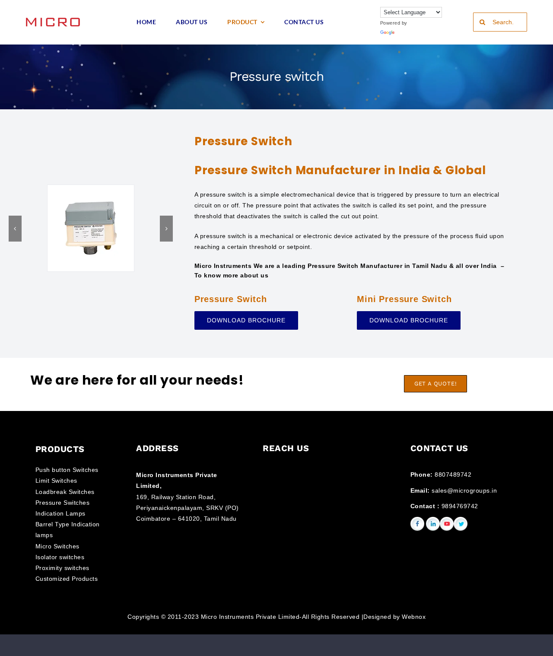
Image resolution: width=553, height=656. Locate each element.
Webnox (414, 616)
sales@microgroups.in (464, 490)
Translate (407, 32)
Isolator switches (60, 557)
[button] (15, 229)
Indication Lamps (60, 513)
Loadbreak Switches (65, 491)
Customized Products (66, 578)
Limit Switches (56, 480)
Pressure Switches (62, 502)
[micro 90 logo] (53, 20)
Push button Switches (67, 469)
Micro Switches (57, 546)
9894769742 (460, 506)
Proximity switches (62, 567)
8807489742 (453, 474)
